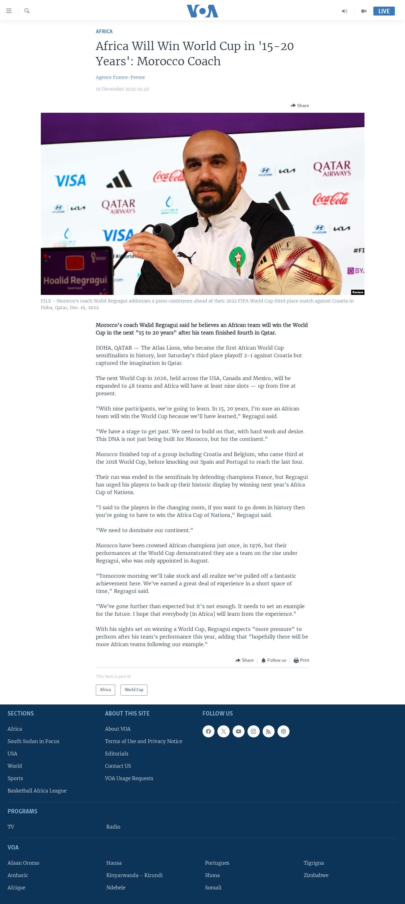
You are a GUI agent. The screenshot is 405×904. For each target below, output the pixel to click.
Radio (113, 827)
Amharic (18, 875)
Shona (212, 875)
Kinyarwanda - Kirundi (134, 875)
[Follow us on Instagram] (253, 731)
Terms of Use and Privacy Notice (143, 741)
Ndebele (115, 888)
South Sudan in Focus (33, 741)
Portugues (217, 863)
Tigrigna (314, 863)
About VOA (118, 729)
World (15, 766)
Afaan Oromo (23, 863)
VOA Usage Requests (129, 778)
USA (12, 754)
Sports (15, 778)
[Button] (300, 105)
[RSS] (269, 731)
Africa (104, 32)
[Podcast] (283, 731)
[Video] (363, 11)
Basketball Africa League (37, 791)
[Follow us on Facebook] (208, 731)
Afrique (16, 888)
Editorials (116, 754)
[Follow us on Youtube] (239, 731)
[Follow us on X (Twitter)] (223, 731)
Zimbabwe (316, 875)
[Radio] (344, 11)
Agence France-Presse (120, 77)
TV (11, 827)
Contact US (118, 766)
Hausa (114, 863)
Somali (213, 888)
